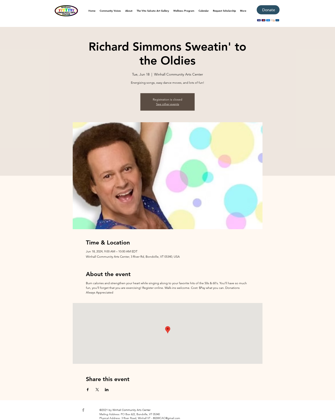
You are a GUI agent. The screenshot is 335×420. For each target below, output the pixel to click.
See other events (167, 104)
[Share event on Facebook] (88, 389)
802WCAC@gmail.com (166, 418)
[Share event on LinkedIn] (107, 389)
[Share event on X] (97, 389)
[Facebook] (83, 410)
